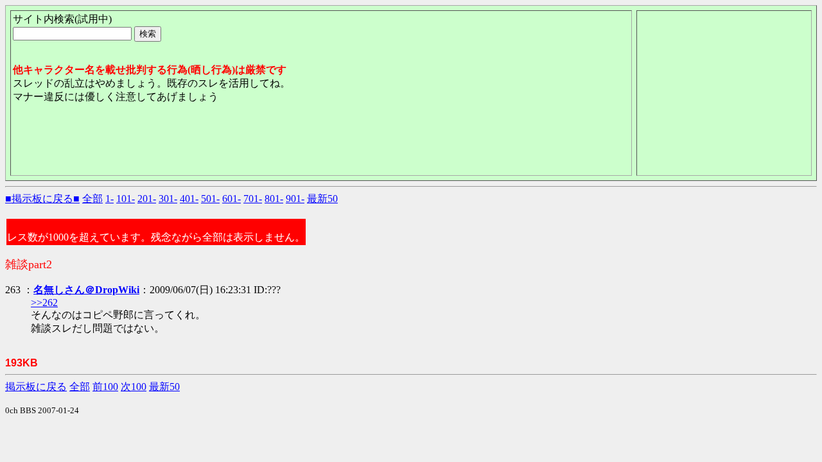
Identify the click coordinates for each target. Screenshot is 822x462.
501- (210, 198)
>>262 (44, 302)
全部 (92, 198)
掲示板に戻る (36, 386)
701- (252, 198)
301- (168, 198)
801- (274, 198)
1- (109, 198)
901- (295, 198)
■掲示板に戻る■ (42, 198)
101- (125, 198)
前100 (105, 386)
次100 (133, 386)
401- (189, 198)
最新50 (322, 198)
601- (231, 198)
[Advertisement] (246, 144)
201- (146, 198)
